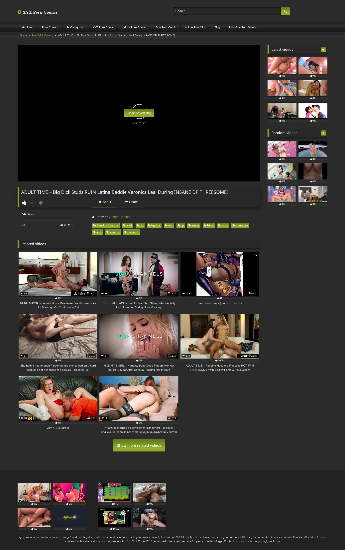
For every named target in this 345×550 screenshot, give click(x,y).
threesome (242, 225)
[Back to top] (332, 538)
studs (224, 225)
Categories (77, 27)
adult (129, 225)
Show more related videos (139, 445)
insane (195, 225)
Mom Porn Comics (135, 27)
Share (133, 202)
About (106, 202)
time (98, 232)
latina (210, 225)
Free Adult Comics (42, 35)
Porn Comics (50, 27)
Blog (217, 27)
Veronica (114, 232)
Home (29, 27)
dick (170, 225)
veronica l (133, 232)
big (141, 225)
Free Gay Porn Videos (243, 27)
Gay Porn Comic (166, 27)
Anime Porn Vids (195, 27)
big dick (155, 225)
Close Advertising (139, 113)
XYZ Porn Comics (39, 12)
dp (182, 225)
